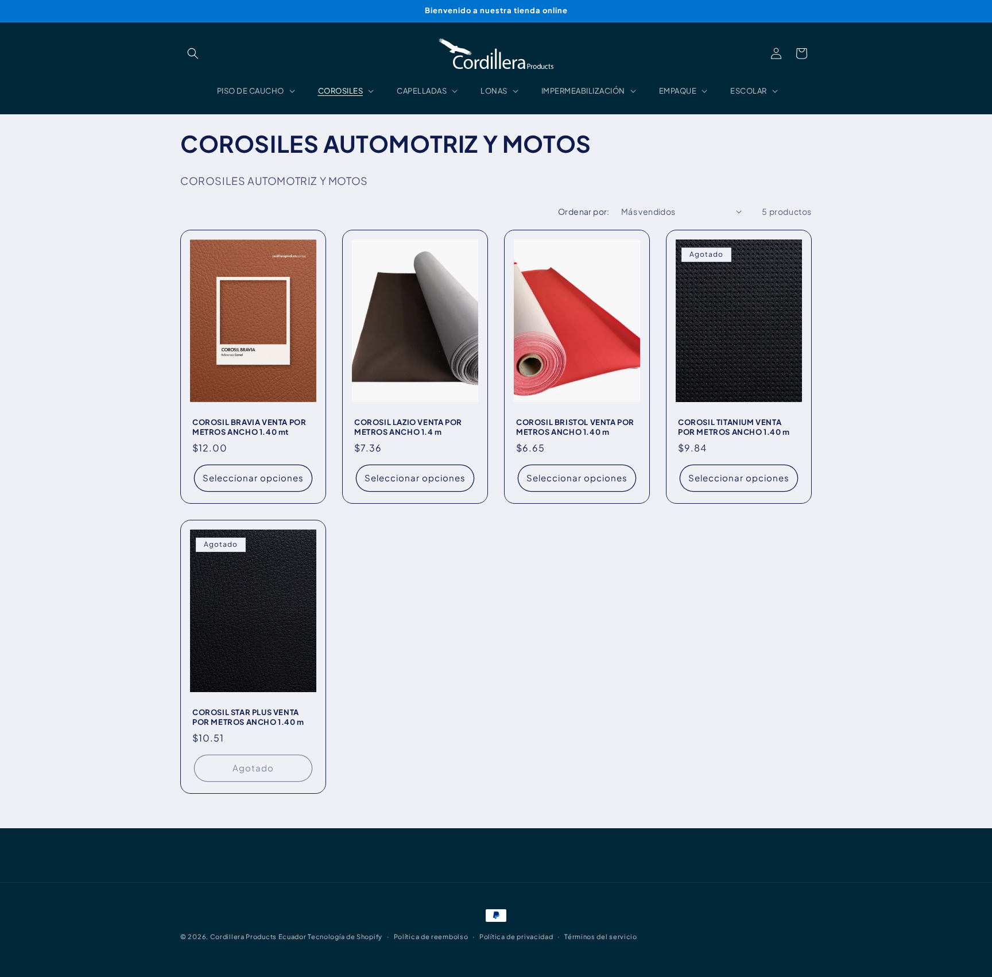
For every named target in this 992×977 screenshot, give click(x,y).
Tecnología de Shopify (345, 936)
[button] (193, 53)
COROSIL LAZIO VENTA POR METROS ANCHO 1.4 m (408, 427)
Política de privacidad (516, 936)
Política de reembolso (431, 936)
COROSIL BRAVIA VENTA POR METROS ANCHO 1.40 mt (249, 427)
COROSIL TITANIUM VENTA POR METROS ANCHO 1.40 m (734, 427)
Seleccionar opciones (253, 477)
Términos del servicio (600, 936)
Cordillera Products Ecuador (258, 936)
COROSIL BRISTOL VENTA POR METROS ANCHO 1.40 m (575, 427)
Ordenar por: (584, 211)
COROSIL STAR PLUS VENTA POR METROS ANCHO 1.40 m (248, 717)
